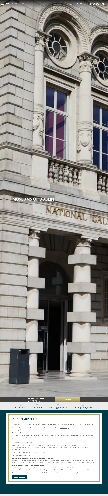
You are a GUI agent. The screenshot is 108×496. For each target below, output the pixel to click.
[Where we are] (81, 4)
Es (19, 4)
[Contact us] (85, 4)
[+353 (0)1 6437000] (77, 4)
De (16, 4)
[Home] (97, 4)
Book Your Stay (19, 477)
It (26, 4)
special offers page (65, 428)
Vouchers (71, 4)
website (41, 473)
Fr (23, 4)
